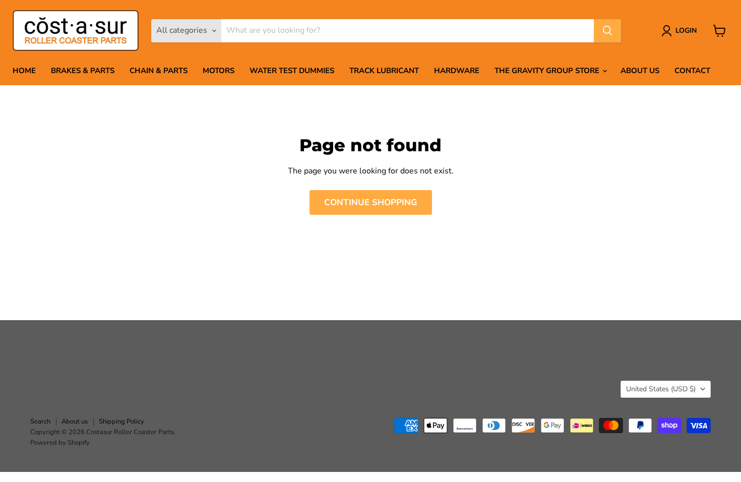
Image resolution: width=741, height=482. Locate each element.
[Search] (607, 30)
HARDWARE (456, 71)
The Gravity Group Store (548, 71)
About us (640, 71)
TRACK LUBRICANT (384, 71)
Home (24, 71)
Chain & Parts (159, 71)
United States (661, 389)
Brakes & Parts (82, 71)
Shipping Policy (121, 421)
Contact (692, 71)
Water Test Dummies (292, 71)
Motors (218, 71)
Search (40, 421)
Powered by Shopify (60, 442)
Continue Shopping (370, 202)
